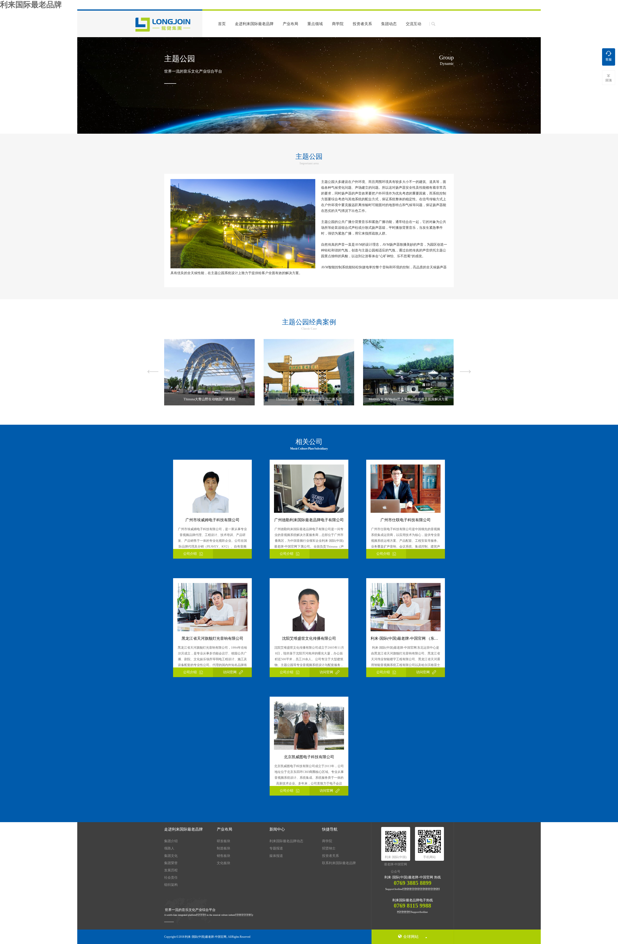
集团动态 (389, 24)
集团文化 (171, 856)
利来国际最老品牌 (31, 4)
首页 (222, 24)
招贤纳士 (329, 848)
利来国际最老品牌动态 (286, 841)
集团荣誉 (171, 863)
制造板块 (223, 848)
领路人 (169, 848)
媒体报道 (276, 856)
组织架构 (171, 885)
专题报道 (276, 848)
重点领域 (315, 24)
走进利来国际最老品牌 (254, 24)
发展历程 (171, 870)
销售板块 (223, 856)
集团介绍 (171, 841)
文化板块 (223, 863)
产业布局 (290, 24)
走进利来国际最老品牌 (183, 829)
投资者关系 (362, 24)
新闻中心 (277, 829)
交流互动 (413, 24)
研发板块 (223, 841)
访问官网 (230, 672)
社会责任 (171, 877)
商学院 (338, 24)
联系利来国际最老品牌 (339, 863)
